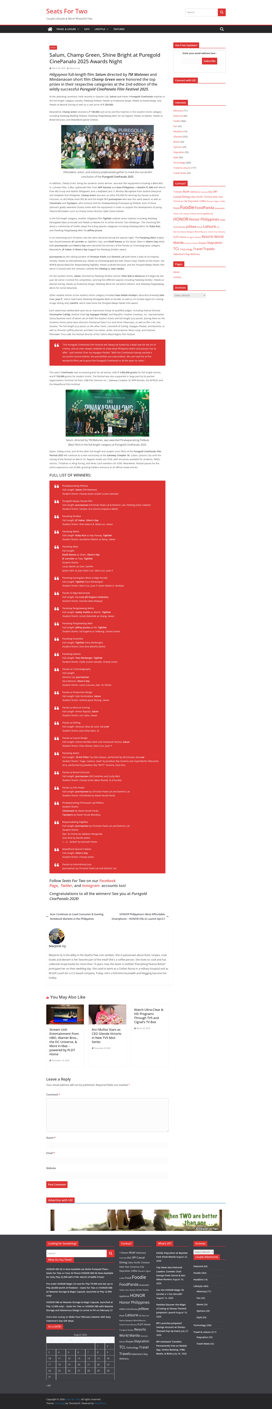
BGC (210, 191)
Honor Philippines (204, 219)
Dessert (210, 201)
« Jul (48, 1385)
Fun (175, 126)
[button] (77, 29)
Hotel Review (179, 227)
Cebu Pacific (196, 196)
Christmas (178, 201)
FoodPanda (204, 207)
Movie (53, 47)
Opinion (177, 146)
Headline (178, 131)
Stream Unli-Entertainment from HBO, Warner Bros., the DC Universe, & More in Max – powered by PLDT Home (64, 1041)
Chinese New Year (213, 196)
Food (176, 208)
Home (193, 213)
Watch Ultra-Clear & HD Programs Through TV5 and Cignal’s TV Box (148, 1016)
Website (51, 1168)
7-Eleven (177, 191)
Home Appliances (205, 213)
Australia (204, 192)
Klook (200, 227)
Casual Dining (181, 196)
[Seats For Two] (50, 29)
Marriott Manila (179, 232)
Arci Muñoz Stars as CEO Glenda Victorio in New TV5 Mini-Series (106, 1035)
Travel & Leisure (66, 29)
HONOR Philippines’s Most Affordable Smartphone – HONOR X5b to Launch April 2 (138, 916)
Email (50, 1153)
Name (51, 1137)
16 (108, 1358)
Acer (186, 191)
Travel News (179, 172)
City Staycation (191, 201)
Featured (119, 29)
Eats (87, 29)
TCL (176, 248)
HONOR (180, 219)
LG (218, 226)
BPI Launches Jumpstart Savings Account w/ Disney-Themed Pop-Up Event (171, 1327)
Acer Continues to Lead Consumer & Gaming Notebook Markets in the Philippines (76, 916)
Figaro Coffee (219, 201)
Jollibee (191, 226)
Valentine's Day (181, 254)
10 (49, 1358)
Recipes (198, 237)
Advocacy (178, 110)
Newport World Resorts (197, 231)
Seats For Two (67, 11)
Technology (179, 162)
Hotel (222, 219)
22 (98, 1364)
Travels (209, 249)
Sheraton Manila (191, 243)
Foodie (176, 120)
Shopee (202, 242)
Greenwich (220, 208)
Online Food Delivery (216, 232)
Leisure (209, 226)
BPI (215, 191)
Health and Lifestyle (181, 213)
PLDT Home (179, 236)
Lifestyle (100, 29)
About (176, 271)
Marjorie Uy (74, 68)
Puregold (190, 237)
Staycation (178, 152)
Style (175, 157)
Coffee (202, 201)
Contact (177, 277)
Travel (198, 249)
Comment (53, 1094)
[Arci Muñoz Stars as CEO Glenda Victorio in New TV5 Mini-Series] (107, 1006)
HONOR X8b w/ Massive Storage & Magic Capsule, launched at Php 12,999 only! (79, 1291)
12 (69, 1358)
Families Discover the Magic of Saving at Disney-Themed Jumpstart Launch (171, 1308)
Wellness (195, 254)
